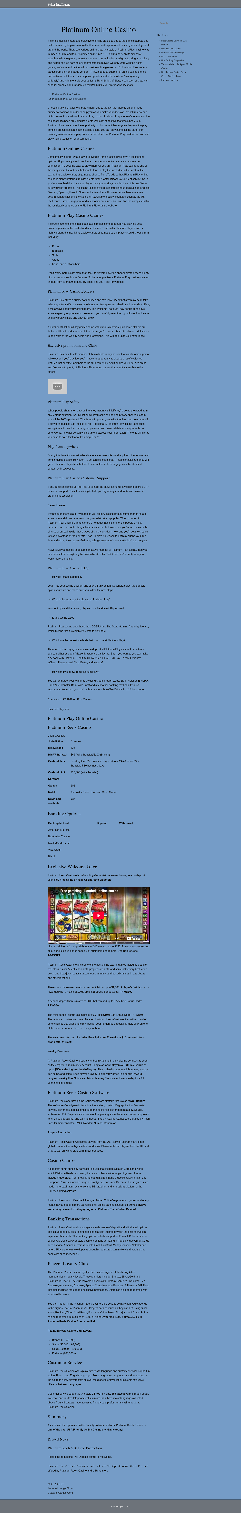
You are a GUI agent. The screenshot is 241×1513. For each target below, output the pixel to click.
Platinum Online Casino (66, 94)
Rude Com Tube (169, 56)
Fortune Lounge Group (61, 1488)
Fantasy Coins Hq (169, 80)
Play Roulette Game (171, 48)
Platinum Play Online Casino (69, 98)
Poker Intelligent (59, 4)
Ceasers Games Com (60, 1492)
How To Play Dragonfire (172, 60)
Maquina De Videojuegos (173, 52)
